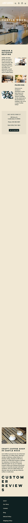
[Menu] (25, 3)
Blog (4, 513)
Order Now (14, 30)
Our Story (6, 504)
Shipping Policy (7, 521)
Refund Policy (7, 517)
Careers (5, 508)
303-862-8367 (16, 122)
